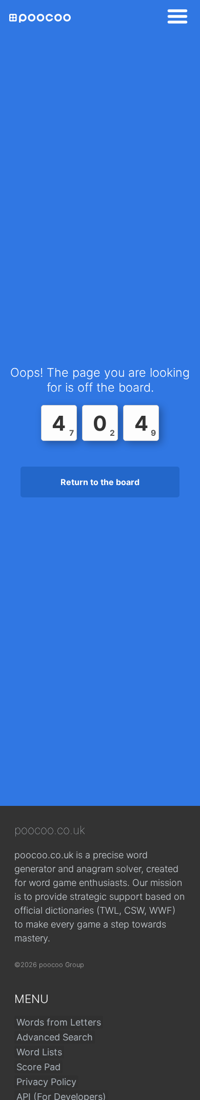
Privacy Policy (46, 1081)
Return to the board (100, 482)
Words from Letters (58, 1022)
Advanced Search (54, 1037)
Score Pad (38, 1067)
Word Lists (39, 1052)
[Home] (40, 18)
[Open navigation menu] (174, 18)
